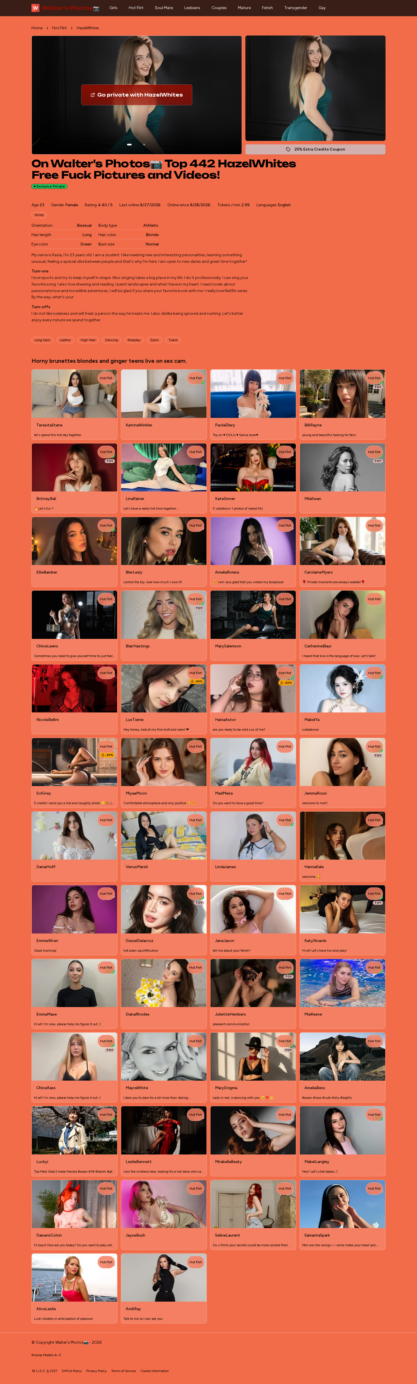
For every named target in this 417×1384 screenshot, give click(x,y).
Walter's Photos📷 (66, 8)
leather (65, 340)
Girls (113, 7)
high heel (88, 340)
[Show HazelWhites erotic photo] (129, 144)
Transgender (295, 7)
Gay (322, 7)
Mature (244, 7)
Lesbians (192, 7)
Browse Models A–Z (46, 1355)
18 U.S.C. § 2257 (44, 1371)
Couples (219, 7)
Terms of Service (123, 1371)
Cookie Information (154, 1371)
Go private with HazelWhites (143, 96)
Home (37, 28)
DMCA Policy (72, 1371)
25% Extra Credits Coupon (322, 151)
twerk (173, 340)
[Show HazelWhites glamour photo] (144, 144)
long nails (42, 340)
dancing (111, 340)
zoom (154, 340)
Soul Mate (164, 7)
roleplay (134, 340)
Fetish (267, 7)
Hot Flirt (136, 7)
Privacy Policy (96, 1371)
